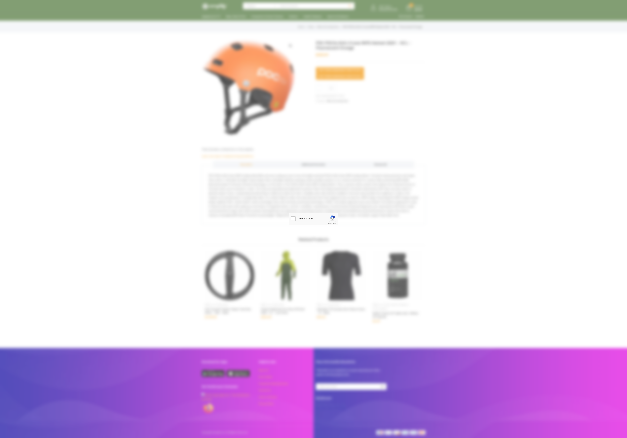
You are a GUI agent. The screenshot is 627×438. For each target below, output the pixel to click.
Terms (334, 223)
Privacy (329, 223)
